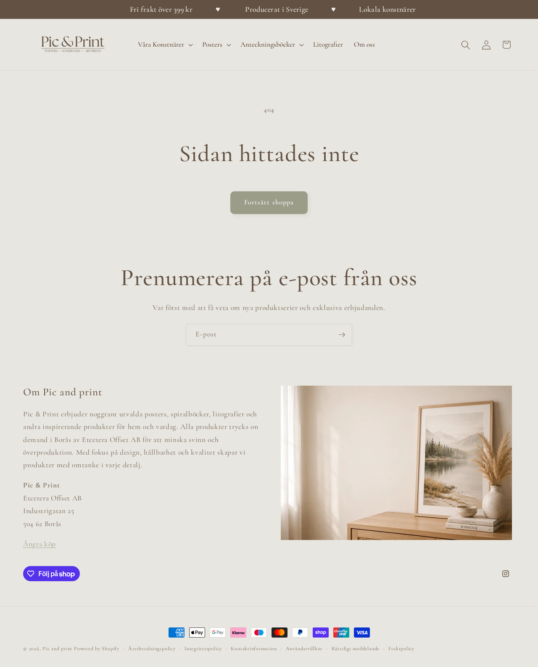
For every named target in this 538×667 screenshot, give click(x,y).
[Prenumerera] (342, 335)
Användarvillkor (304, 648)
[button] (164, 45)
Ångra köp (39, 544)
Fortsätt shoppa (269, 202)
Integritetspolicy (203, 648)
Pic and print (57, 648)
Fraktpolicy (401, 648)
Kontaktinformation (254, 648)
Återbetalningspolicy (151, 648)
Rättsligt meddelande (356, 648)
